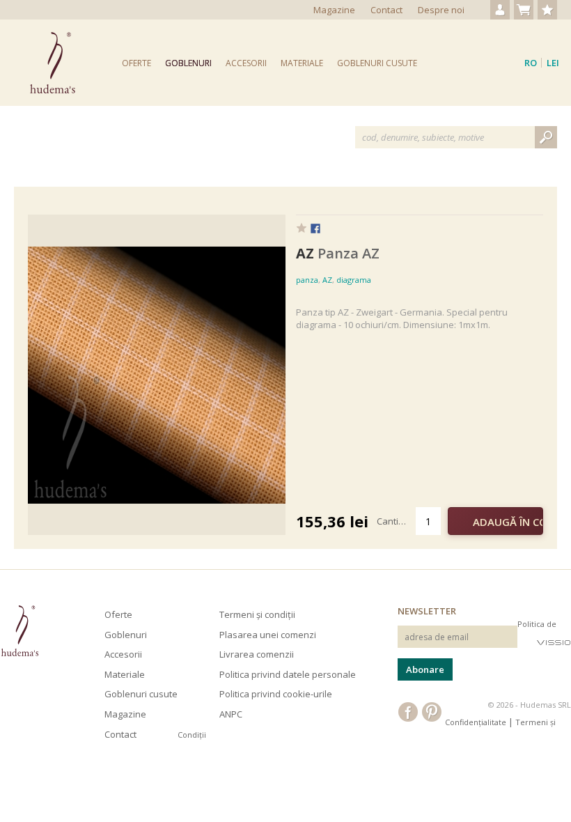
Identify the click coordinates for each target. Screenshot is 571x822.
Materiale (302, 63)
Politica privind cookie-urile (275, 694)
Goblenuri (188, 63)
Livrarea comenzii (256, 654)
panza (307, 279)
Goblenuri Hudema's (52, 62)
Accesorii (246, 63)
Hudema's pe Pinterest (431, 711)
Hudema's (19, 631)
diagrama (353, 279)
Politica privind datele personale (287, 674)
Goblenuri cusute (377, 63)
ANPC (230, 714)
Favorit (301, 227)
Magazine (334, 9)
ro (530, 62)
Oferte (136, 63)
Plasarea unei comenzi (267, 634)
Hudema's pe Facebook (408, 711)
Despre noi (441, 9)
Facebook (315, 229)
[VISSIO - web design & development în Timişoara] (554, 642)
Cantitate (396, 521)
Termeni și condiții (257, 614)
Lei (553, 62)
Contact (386, 9)
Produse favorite (547, 10)
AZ (327, 279)
